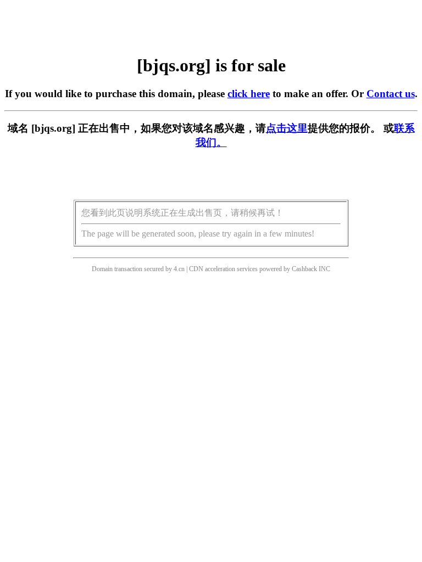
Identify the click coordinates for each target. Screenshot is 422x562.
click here (248, 93)
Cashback (304, 269)
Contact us (391, 93)
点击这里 (287, 128)
